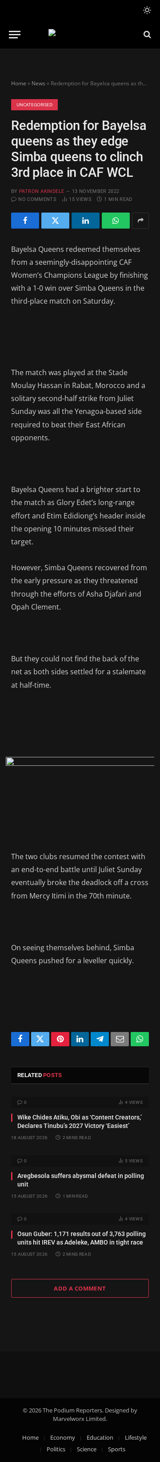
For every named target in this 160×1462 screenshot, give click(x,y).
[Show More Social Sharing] (140, 221)
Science (86, 1449)
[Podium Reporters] (80, 35)
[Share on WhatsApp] (116, 221)
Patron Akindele (41, 191)
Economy (62, 1437)
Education (100, 1437)
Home (18, 83)
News (38, 83)
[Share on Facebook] (25, 221)
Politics (56, 1449)
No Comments (37, 199)
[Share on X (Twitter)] (55, 221)
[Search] (146, 35)
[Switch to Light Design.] (146, 10)
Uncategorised (34, 104)
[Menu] (14, 35)
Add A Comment (80, 1288)
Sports (116, 1449)
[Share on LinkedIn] (86, 221)
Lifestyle (136, 1437)
